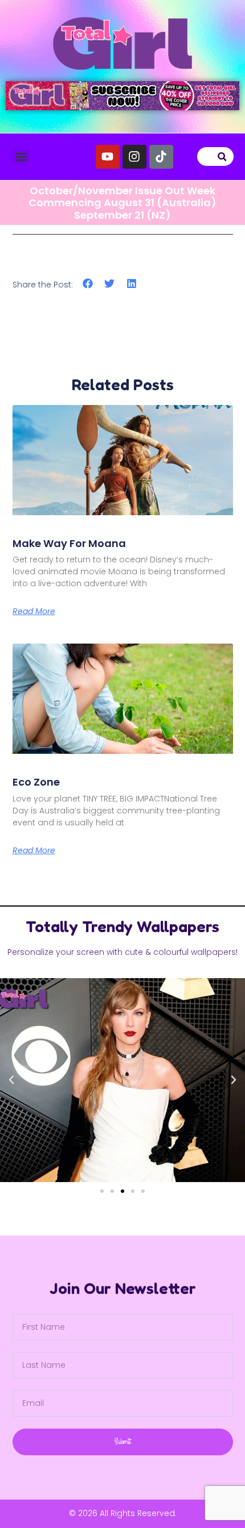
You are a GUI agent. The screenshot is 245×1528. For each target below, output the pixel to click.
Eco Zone (36, 782)
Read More (34, 611)
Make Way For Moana (69, 543)
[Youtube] (108, 157)
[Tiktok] (161, 157)
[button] (20, 156)
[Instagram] (134, 157)
